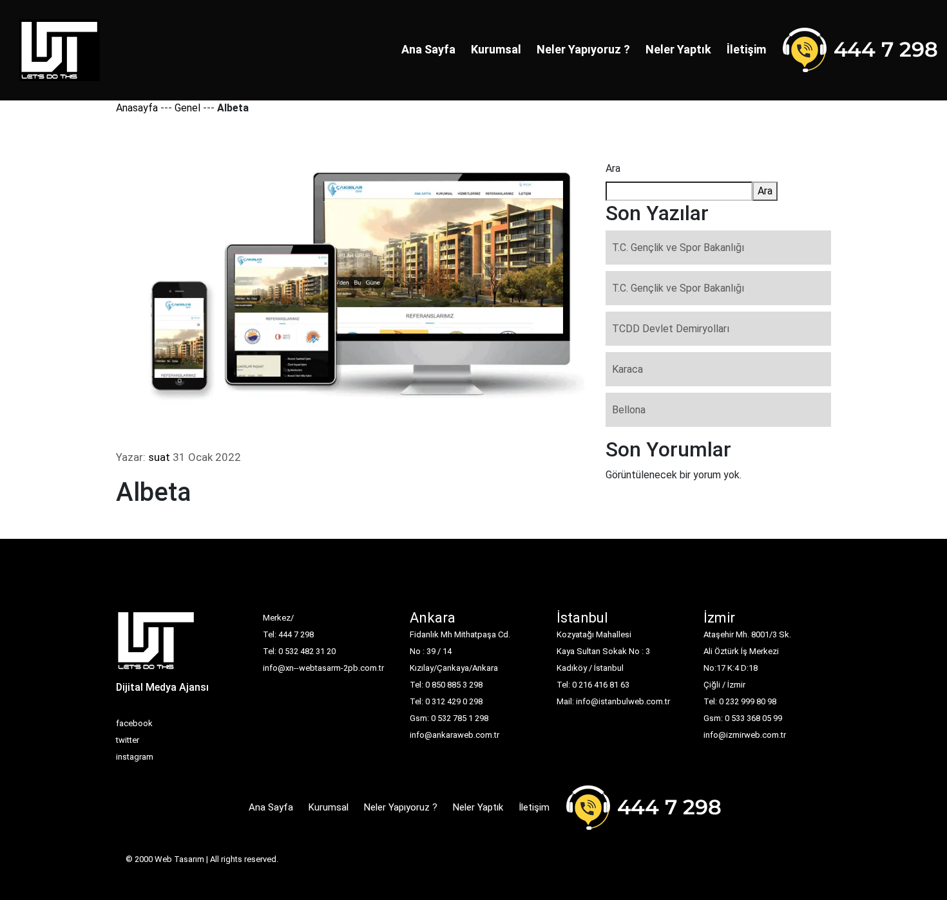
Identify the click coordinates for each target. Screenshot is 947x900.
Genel (187, 108)
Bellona (629, 410)
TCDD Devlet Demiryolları (670, 329)
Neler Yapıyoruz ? (583, 49)
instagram (134, 757)
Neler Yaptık (678, 49)
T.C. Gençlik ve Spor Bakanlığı (678, 247)
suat (159, 457)
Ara (613, 168)
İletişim (746, 49)
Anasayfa (137, 108)
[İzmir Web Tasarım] (156, 644)
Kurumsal (496, 49)
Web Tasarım (179, 859)
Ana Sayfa (428, 49)
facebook (134, 723)
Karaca (627, 369)
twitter (127, 740)
